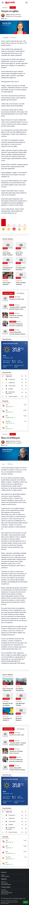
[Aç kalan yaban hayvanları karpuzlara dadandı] (21, 264)
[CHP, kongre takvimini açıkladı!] (8, 278)
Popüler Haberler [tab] (8, 293)
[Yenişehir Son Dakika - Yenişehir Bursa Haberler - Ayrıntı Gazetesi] (10, 2)
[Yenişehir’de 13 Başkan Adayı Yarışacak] (14, 315)
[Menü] (2, 2)
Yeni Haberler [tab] (20, 293)
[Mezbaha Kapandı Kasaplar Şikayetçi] (21, 714)
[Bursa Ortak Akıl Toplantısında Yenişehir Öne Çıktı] (8, 685)
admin (7, 14)
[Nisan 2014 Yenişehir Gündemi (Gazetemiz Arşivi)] (21, 249)
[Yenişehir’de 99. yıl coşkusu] (8, 699)
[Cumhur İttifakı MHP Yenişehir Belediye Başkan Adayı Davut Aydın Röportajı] (14, 332)
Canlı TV (3, 881)
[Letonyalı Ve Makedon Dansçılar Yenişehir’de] (14, 324)
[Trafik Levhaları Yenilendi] (21, 278)
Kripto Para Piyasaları (6, 892)
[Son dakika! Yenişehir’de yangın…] (21, 685)
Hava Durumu (4, 891)
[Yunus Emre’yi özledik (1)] (8, 714)
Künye (3, 875)
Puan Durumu (4, 894)
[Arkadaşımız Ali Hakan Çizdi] (8, 264)
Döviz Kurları (4, 883)
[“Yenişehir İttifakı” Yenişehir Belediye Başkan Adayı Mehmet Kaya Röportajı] (14, 307)
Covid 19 (3, 890)
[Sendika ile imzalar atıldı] (14, 299)
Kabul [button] (25, 902)
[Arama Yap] (26, 2)
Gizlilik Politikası (5, 876)
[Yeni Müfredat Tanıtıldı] (21, 699)
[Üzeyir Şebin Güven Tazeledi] (8, 249)
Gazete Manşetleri (6, 884)
